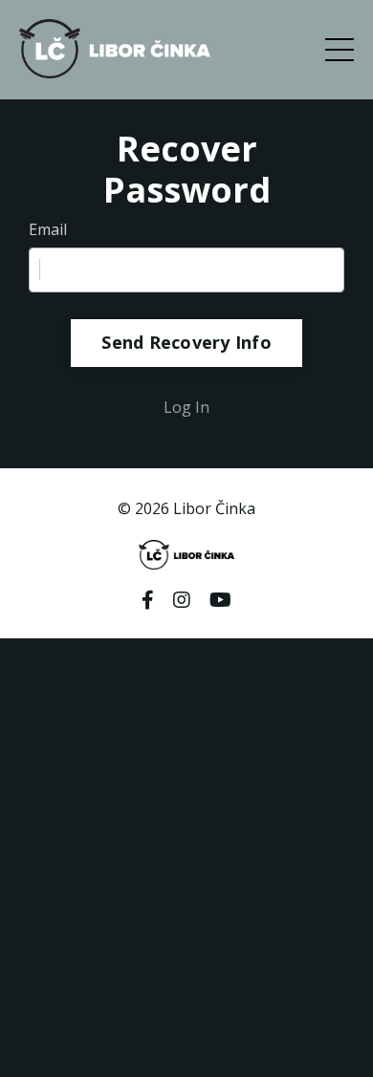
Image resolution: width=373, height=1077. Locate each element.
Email (48, 229)
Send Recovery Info (186, 342)
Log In (186, 407)
